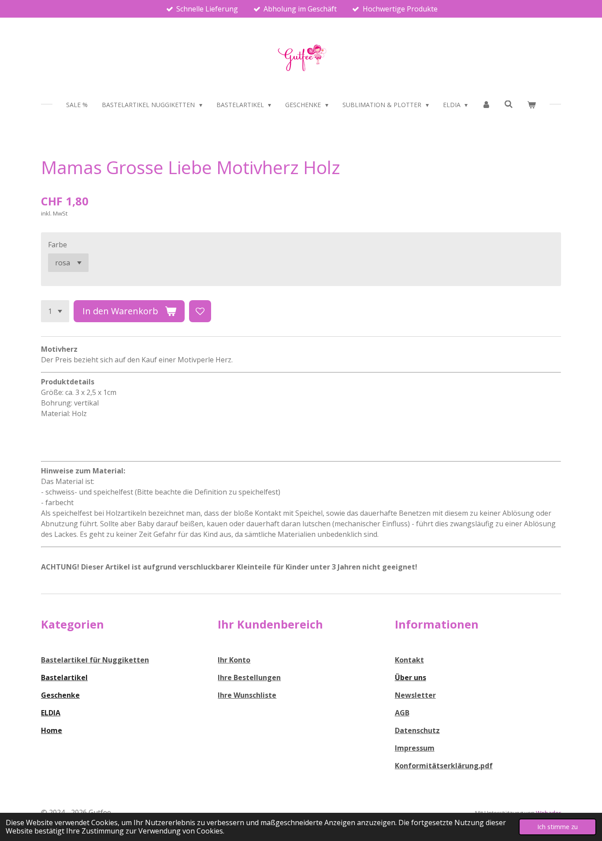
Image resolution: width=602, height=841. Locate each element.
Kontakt (409, 660)
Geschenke (60, 695)
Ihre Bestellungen (249, 677)
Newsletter (415, 695)
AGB (402, 713)
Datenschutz (417, 730)
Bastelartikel (64, 677)
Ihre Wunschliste (247, 695)
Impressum (415, 748)
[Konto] (486, 104)
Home (51, 730)
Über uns (410, 677)
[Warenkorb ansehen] (531, 104)
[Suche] (509, 104)
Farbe (57, 244)
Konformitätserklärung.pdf (444, 765)
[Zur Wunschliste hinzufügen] (200, 311)
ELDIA (50, 713)
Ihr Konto (234, 660)
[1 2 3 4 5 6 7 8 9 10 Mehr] (55, 311)
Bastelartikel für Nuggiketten (95, 660)
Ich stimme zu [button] (557, 826)
